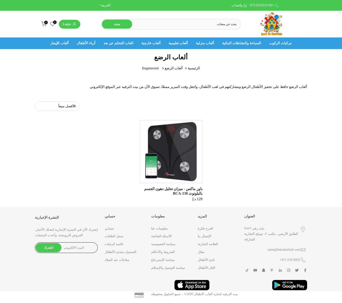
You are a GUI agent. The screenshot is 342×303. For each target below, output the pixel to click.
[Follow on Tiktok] (247, 270)
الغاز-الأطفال (206, 268)
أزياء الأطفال (86, 43)
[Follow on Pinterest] (271, 270)
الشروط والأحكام (163, 252)
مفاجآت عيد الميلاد (117, 260)
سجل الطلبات (114, 236)
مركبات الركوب (280, 43)
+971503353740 (262, 5)
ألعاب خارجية (151, 43)
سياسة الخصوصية (163, 244)
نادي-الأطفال (206, 260)
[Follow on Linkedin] (280, 270)
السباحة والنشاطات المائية (241, 43)
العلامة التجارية (208, 244)
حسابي (109, 228)
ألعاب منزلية (205, 43)
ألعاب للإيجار (59, 43)
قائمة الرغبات (114, 244)
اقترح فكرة (205, 228)
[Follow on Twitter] (297, 270)
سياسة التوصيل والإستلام (168, 268)
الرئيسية (194, 68)
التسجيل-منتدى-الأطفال (120, 252)
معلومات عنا (159, 228)
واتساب (236, 5)
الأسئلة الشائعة (161, 236)
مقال (201, 252)
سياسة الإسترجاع (163, 260)
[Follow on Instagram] (288, 270)
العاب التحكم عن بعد (118, 43)
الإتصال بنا (204, 236)
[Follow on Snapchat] (263, 270)
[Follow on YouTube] (255, 270)
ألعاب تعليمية (178, 43)
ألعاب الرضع (174, 68)
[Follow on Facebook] (305, 270)
